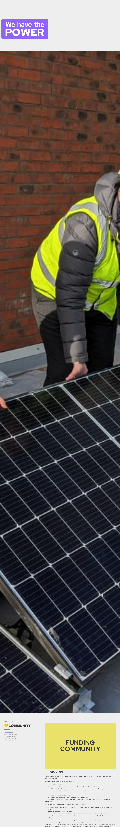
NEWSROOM (103, 29)
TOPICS (94, 29)
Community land (10, 736)
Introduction (9, 732)
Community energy (11, 734)
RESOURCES (113, 29)
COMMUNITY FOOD (10, 738)
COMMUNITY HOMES (10, 741)
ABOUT (86, 29)
